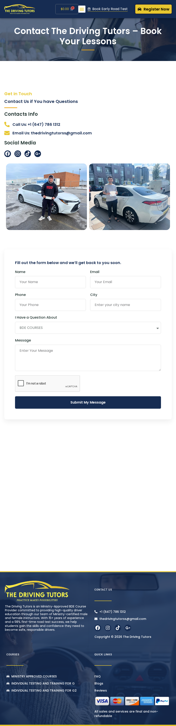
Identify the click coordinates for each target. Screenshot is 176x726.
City (93, 294)
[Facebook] (7, 153)
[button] (81, 9)
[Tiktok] (27, 153)
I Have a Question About (36, 317)
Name (20, 272)
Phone (20, 294)
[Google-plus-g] (37, 153)
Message (23, 340)
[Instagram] (17, 153)
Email (94, 272)
